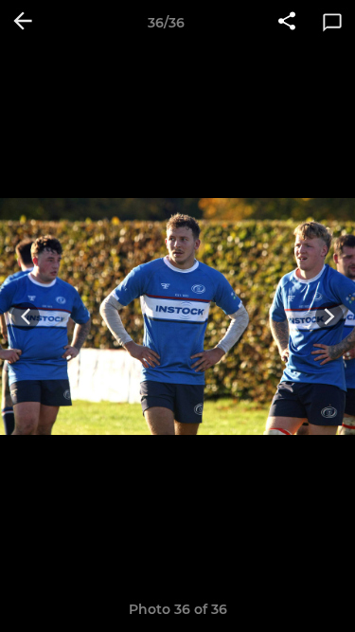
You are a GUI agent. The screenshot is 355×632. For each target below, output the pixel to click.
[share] (286, 22)
